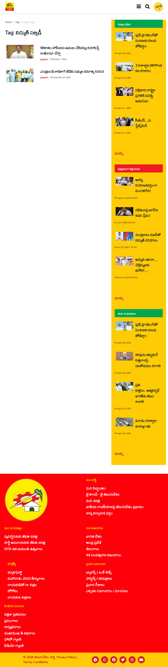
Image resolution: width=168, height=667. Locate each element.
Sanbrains (159, 660)
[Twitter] (122, 659)
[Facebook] (113, 659)
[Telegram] (95, 659)
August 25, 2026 (124, 53)
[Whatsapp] (104, 659)
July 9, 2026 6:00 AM (126, 222)
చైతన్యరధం (44, 59)
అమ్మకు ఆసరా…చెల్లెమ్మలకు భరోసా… (146, 265)
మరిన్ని (119, 153)
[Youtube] (141, 659)
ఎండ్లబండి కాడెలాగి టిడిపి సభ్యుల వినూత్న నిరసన (72, 71)
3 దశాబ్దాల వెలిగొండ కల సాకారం (148, 68)
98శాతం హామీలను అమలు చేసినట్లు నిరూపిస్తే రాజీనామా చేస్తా (69, 50)
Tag (17, 22)
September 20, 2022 (61, 77)
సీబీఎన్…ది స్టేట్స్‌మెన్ (143, 122)
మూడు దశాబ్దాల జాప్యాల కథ (145, 423)
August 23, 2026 (124, 78)
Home (8, 22)
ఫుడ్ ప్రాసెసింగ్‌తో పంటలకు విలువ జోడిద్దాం (146, 40)
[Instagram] (132, 659)
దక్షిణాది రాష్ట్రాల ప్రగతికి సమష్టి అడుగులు (145, 95)
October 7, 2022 (59, 59)
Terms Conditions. (36, 662)
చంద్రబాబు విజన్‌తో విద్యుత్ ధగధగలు (148, 237)
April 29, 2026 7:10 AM (127, 247)
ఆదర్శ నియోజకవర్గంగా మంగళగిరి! (146, 185)
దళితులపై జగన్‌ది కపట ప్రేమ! (146, 212)
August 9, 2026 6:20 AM (127, 198)
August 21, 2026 (124, 108)
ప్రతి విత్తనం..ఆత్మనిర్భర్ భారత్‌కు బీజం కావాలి (147, 393)
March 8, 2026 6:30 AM (127, 277)
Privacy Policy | (67, 657)
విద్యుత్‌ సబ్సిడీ (29, 22)
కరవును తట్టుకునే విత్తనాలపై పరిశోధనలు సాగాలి (148, 360)
